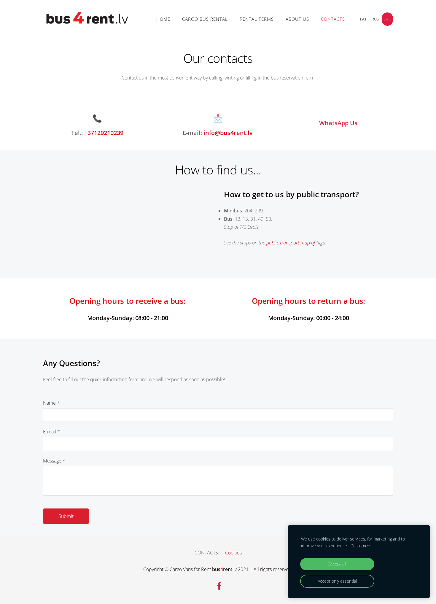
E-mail (51, 431)
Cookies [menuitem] (233, 552)
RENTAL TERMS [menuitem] (257, 19)
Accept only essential (337, 581)
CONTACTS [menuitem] (333, 19)
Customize (360, 546)
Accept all (337, 564)
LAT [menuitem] (363, 19)
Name (51, 403)
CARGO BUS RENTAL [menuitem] (205, 19)
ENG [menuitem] (387, 19)
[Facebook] (218, 585)
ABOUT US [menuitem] (297, 19)
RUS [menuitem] (375, 19)
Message (54, 460)
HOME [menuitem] (163, 19)
